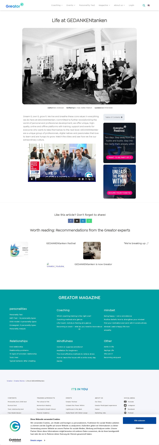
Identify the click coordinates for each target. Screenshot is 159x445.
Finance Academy (43, 413)
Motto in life (109, 347)
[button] (57, 5)
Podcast (131, 413)
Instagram (131, 405)
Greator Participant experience (106, 405)
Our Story (98, 402)
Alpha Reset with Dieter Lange (76, 413)
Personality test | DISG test (17, 402)
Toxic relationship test (16, 409)
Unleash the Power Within (75, 405)
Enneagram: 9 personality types (23, 325)
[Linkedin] (83, 221)
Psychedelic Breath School (46, 409)
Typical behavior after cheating (23, 361)
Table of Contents (112, 117)
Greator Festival (72, 402)
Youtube (131, 402)
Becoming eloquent (112, 357)
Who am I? (108, 354)
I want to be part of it (120, 157)
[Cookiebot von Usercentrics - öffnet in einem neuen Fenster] (15, 440)
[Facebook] (71, 221)
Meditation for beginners (67, 350)
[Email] (77, 221)
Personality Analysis (18, 329)
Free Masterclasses (14, 413)
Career (97, 409)
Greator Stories (19, 381)
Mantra (59, 361)
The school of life (43, 402)
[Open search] (144, 5)
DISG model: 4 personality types (23, 322)
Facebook (131, 409)
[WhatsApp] (89, 221)
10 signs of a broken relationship (23, 354)
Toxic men (14, 357)
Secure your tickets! (119, 193)
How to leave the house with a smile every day (76, 357)
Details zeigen (36, 440)
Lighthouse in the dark (74, 409)
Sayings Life (109, 350)
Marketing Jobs (100, 413)
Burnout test (12, 405)
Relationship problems (19, 350)
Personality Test (16, 315)
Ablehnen (140, 428)
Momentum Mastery (44, 405)
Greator (9, 381)
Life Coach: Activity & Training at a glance (74, 323)
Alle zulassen (139, 420)
